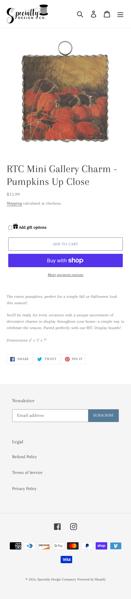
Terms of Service (27, 472)
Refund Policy (24, 456)
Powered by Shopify (91, 579)
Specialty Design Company (56, 579)
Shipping (14, 203)
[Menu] (120, 14)
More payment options (65, 275)
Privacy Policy (24, 488)
